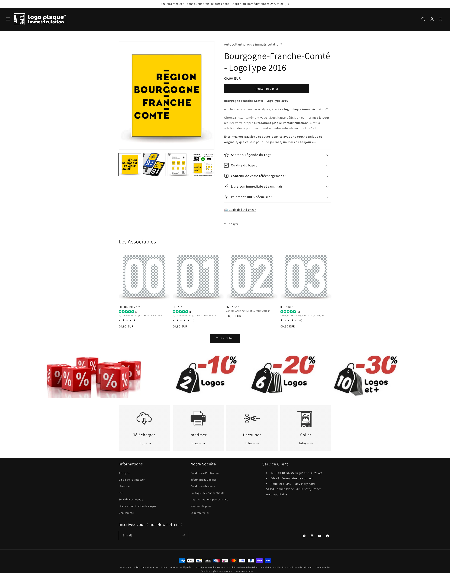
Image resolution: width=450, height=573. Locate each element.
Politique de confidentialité (208, 493)
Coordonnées (323, 567)
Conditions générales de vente (216, 571)
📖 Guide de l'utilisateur (240, 210)
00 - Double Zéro (129, 307)
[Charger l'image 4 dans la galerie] (203, 164)
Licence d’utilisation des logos (137, 506)
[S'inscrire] (184, 535)
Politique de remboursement (211, 567)
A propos (124, 473)
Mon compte (126, 512)
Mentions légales (201, 506)
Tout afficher (225, 338)
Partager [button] (233, 224)
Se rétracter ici (200, 512)
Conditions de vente (203, 486)
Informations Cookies (204, 479)
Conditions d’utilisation (273, 567)
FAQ (121, 493)
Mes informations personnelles (209, 499)
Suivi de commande (131, 499)
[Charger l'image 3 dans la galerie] (179, 164)
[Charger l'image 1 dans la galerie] (130, 164)
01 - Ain (177, 307)
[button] (8, 19)
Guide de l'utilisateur (132, 479)
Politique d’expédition (301, 567)
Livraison (124, 486)
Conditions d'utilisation (205, 473)
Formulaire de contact (297, 478)
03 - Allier (286, 307)
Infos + (142, 443)
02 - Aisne (232, 307)
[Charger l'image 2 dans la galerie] (154, 164)
